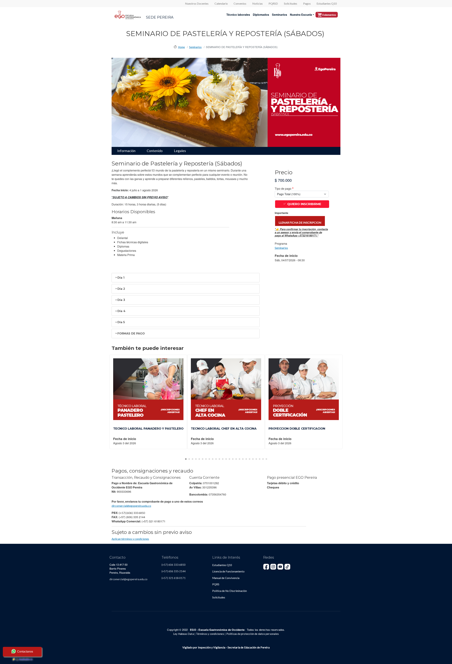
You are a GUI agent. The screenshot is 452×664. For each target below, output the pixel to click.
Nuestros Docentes (197, 3)
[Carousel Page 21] (253, 459)
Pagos (307, 3)
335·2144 (179, 571)
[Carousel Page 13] (226, 459)
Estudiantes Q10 (327, 3)
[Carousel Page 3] (192, 459)
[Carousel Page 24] (263, 459)
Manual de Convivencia (225, 577)
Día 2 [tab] (121, 288)
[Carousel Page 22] (256, 459)
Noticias (257, 3)
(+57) (165, 577)
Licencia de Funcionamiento (228, 571)
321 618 (173, 577)
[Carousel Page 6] (202, 459)
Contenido (155, 151)
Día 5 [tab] (121, 322)
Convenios (240, 3)
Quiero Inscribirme (304, 204)
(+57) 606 (167, 571)
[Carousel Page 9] (212, 459)
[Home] (127, 14)
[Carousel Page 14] (229, 459)
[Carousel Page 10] (216, 459)
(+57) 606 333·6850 (174, 564)
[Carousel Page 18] (243, 459)
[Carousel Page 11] (219, 459)
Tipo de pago (283, 189)
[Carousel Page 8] (209, 459)
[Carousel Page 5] (199, 459)
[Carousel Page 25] (266, 459)
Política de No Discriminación (229, 590)
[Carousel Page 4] (196, 459)
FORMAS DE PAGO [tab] (131, 333)
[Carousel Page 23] (259, 459)
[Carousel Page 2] (189, 459)
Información (126, 151)
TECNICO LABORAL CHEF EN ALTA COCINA (224, 428)
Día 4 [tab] (121, 311)
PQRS (215, 584)
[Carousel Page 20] (249, 459)
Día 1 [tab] (120, 277)
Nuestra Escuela (301, 15)
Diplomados (261, 15)
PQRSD (273, 3)
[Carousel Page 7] (206, 459)
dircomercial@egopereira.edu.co (131, 505)
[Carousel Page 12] (223, 459)
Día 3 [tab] (121, 300)
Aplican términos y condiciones (130, 538)
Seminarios (279, 15)
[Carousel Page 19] (246, 459)
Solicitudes (290, 3)
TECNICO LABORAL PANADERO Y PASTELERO (148, 428)
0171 (182, 577)
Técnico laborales (238, 15)
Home (181, 47)
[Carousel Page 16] (236, 459)
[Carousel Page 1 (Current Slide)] (186, 459)
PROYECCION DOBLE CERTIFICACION (297, 428)
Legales (180, 151)
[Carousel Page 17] (239, 459)
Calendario (221, 3)
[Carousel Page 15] (233, 459)
